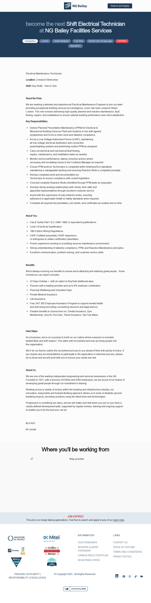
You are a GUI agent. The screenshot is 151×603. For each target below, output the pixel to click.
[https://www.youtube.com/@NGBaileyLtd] (141, 576)
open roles (118, 520)
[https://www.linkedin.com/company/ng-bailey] (116, 575)
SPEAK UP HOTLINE (124, 547)
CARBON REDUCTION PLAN (93, 555)
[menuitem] (75, 5)
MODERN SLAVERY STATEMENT (88, 548)
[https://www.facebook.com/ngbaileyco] (124, 576)
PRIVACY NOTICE (122, 556)
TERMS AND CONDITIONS (127, 551)
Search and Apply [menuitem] (120, 5)
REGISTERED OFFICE (89, 560)
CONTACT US (120, 542)
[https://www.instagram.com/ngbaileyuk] (129, 576)
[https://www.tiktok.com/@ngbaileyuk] (135, 576)
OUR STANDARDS (87, 542)
